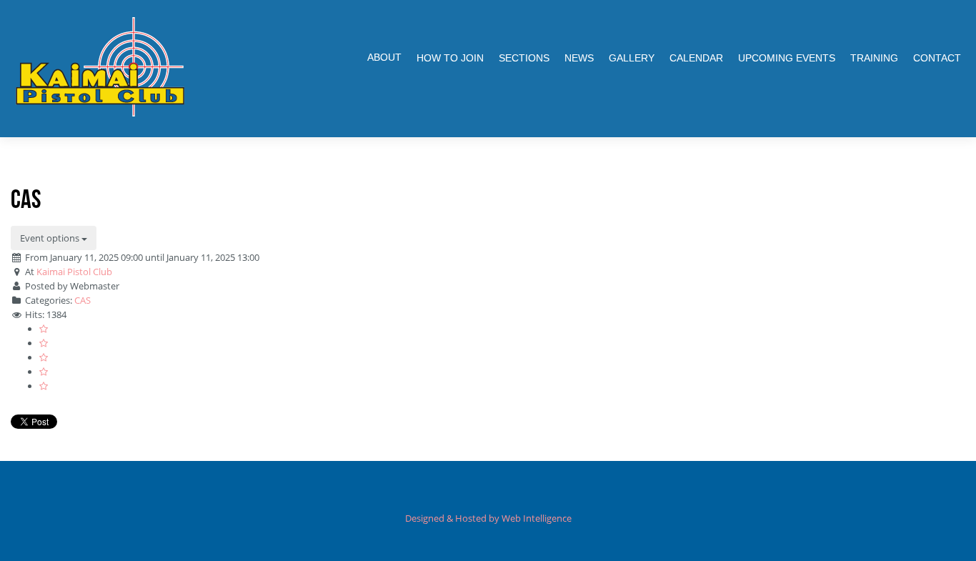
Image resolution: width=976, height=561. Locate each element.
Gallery (631, 58)
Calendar (696, 58)
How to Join (450, 58)
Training (874, 58)
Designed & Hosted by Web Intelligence (488, 518)
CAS (82, 300)
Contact (937, 58)
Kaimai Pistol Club (74, 271)
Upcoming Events (786, 58)
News (579, 58)
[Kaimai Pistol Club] (100, 67)
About (384, 57)
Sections (524, 58)
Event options (50, 238)
